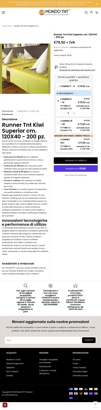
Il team (75, 363)
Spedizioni (10, 367)
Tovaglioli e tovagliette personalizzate (48, 361)
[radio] (73, 86)
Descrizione (7, 111)
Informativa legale (80, 371)
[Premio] (5, 405)
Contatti (9, 375)
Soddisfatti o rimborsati (28, 111)
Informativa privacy (80, 375)
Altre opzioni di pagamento (76, 175)
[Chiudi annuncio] (97, 4)
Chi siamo (77, 359)
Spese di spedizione (62, 47)
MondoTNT (20, 392)
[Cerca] (86, 12)
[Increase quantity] (74, 113)
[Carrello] (96, 12)
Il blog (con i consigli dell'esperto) (47, 372)
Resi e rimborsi (12, 371)
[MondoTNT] (50, 12)
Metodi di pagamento (15, 363)
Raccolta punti (45, 366)
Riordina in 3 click (13, 359)
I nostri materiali (79, 367)
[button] (3, 12)
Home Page (7, 26)
